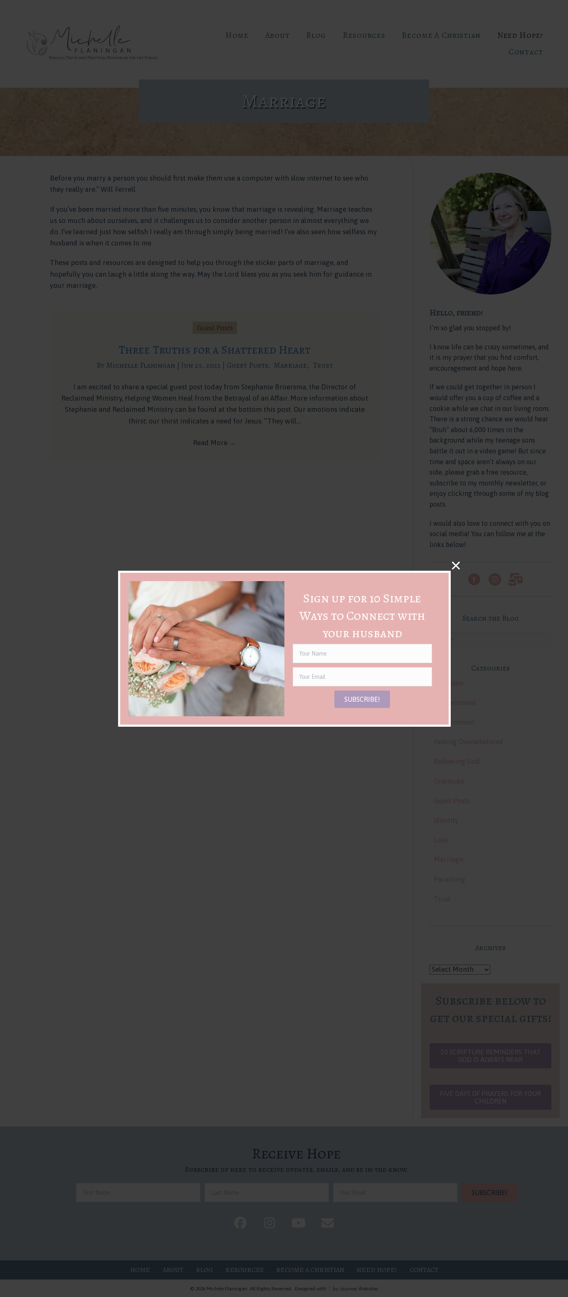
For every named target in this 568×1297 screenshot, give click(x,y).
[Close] (456, 565)
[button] (362, 699)
